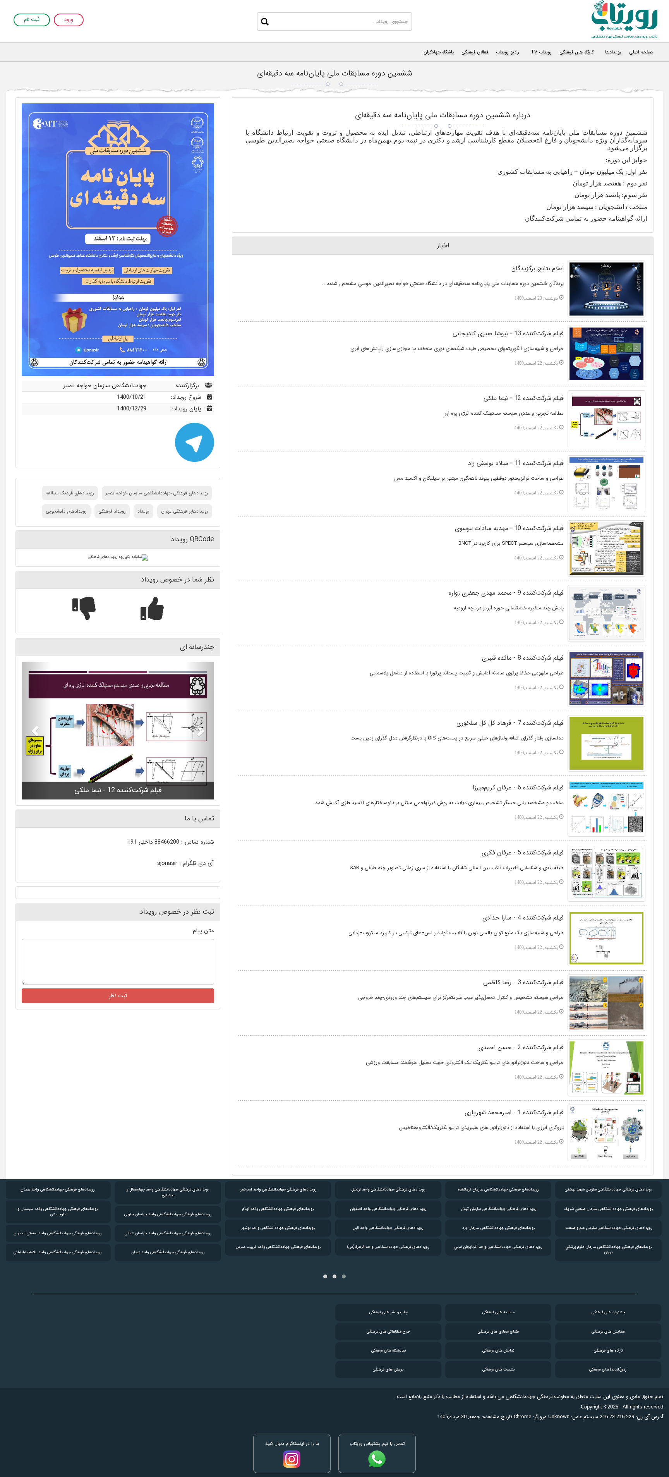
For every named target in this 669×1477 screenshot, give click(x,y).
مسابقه (498, 1312)
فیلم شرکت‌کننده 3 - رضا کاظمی (523, 982)
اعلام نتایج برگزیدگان (537, 268)
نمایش (498, 1350)
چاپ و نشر (388, 1312)
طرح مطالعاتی (388, 1332)
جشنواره (608, 1312)
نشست (498, 1369)
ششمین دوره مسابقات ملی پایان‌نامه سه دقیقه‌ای (334, 73)
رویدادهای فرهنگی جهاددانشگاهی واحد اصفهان (388, 1209)
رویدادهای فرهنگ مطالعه (70, 493)
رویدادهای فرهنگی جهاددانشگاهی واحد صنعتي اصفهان (57, 1233)
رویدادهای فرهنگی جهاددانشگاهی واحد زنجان (167, 1252)
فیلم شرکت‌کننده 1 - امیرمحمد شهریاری (514, 1112)
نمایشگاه (388, 1350)
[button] (36, 730)
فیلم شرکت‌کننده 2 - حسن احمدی (521, 1047)
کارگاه (608, 1350)
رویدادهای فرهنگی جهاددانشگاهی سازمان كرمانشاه (498, 1189)
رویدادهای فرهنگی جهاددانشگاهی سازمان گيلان (498, 1209)
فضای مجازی (498, 1332)
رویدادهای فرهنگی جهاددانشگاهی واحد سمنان (57, 1189)
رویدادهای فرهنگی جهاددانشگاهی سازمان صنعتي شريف (608, 1209)
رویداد (143, 511)
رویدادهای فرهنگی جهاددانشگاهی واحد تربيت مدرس (278, 1247)
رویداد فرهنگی (112, 511)
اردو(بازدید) (608, 1369)
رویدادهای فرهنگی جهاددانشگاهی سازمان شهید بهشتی (608, 1189)
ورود (68, 20)
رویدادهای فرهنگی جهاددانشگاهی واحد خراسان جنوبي (167, 1214)
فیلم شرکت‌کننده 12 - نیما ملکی (524, 398)
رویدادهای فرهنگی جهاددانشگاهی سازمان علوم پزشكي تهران (609, 1249)
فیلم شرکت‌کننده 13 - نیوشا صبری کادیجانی (508, 333)
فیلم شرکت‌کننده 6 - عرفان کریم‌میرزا (518, 788)
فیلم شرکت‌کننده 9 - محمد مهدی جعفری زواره (506, 593)
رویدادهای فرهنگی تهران (184, 511)
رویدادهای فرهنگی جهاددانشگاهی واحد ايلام (278, 1209)
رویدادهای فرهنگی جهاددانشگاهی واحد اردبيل (388, 1189)
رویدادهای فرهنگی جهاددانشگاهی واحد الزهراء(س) (388, 1247)
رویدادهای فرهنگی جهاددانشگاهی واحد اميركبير (278, 1189)
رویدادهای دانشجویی (66, 511)
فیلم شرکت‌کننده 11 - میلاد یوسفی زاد (516, 463)
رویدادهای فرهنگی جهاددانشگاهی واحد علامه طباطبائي (57, 1252)
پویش (388, 1369)
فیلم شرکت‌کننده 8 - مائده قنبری (523, 658)
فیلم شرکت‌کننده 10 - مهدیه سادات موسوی (509, 528)
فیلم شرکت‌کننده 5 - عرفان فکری (523, 853)
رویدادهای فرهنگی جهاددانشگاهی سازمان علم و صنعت (608, 1228)
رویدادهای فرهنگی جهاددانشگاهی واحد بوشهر (278, 1228)
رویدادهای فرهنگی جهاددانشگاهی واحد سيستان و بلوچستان (57, 1211)
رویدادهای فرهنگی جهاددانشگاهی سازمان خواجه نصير (157, 493)
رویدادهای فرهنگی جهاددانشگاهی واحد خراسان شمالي (168, 1233)
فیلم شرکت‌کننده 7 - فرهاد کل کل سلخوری (510, 723)
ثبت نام (31, 20)
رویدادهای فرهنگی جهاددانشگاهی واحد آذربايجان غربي (498, 1247)
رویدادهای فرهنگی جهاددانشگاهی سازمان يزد (498, 1228)
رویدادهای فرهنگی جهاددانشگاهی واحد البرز (388, 1228)
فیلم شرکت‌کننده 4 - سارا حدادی (523, 918)
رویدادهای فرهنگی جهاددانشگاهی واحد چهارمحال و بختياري (168, 1192)
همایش (608, 1332)
